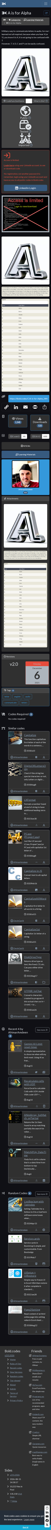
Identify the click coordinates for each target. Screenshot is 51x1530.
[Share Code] (46, 12)
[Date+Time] (44, 1180)
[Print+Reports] (43, 1072)
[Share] (47, 1508)
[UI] (43, 1263)
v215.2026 (15, 1475)
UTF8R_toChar (33, 991)
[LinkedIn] (47, 1512)
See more (41, 1030)
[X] (47, 1525)
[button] (46, 101)
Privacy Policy (16, 1400)
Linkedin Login (27, 187)
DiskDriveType (33, 957)
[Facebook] (47, 1520)
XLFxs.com (37, 1385)
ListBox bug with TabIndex (34, 1203)
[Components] (43, 1230)
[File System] (43, 982)
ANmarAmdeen (25, 491)
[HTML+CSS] (36, 1263)
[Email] (47, 1516)
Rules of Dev (15, 1363)
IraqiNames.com (39, 1452)
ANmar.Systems (39, 1355)
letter (6, 696)
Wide (14, 1501)
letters (24, 702)
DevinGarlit (18, 920)
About (13, 1384)
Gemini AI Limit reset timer (33, 1045)
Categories (15, 19)
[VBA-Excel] (36, 825)
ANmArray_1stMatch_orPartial (35, 1116)
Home (13, 1359)
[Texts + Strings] (44, 757)
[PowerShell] (36, 1072)
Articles (26, 446)
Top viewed (15, 1380)
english (17, 696)
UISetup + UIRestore (30, 1274)
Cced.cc (35, 1432)
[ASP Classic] (36, 757)
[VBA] (36, 862)
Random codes (16, 1376)
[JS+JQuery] (36, 890)
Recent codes (16, 1368)
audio (27, 696)
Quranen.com (38, 1443)
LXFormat (30, 799)
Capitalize (30, 735)
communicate (10, 702)
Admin (13, 1389)
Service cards (32, 1238)
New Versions (16, 1372)
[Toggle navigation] (45, 3)
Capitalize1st (32, 929)
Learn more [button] (29, 1519)
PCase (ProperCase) (32, 835)
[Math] (44, 1106)
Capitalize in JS (33, 870)
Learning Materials (34, 19)
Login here (9, 165)
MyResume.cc (38, 1370)
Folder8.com (38, 1414)
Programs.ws (38, 1396)
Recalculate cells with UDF (34, 1082)
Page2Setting (32, 1309)
